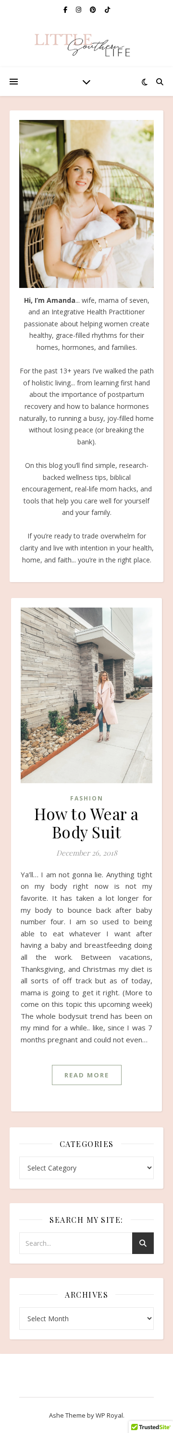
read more (86, 1075)
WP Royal (109, 1415)
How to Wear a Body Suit (86, 822)
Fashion (86, 798)
